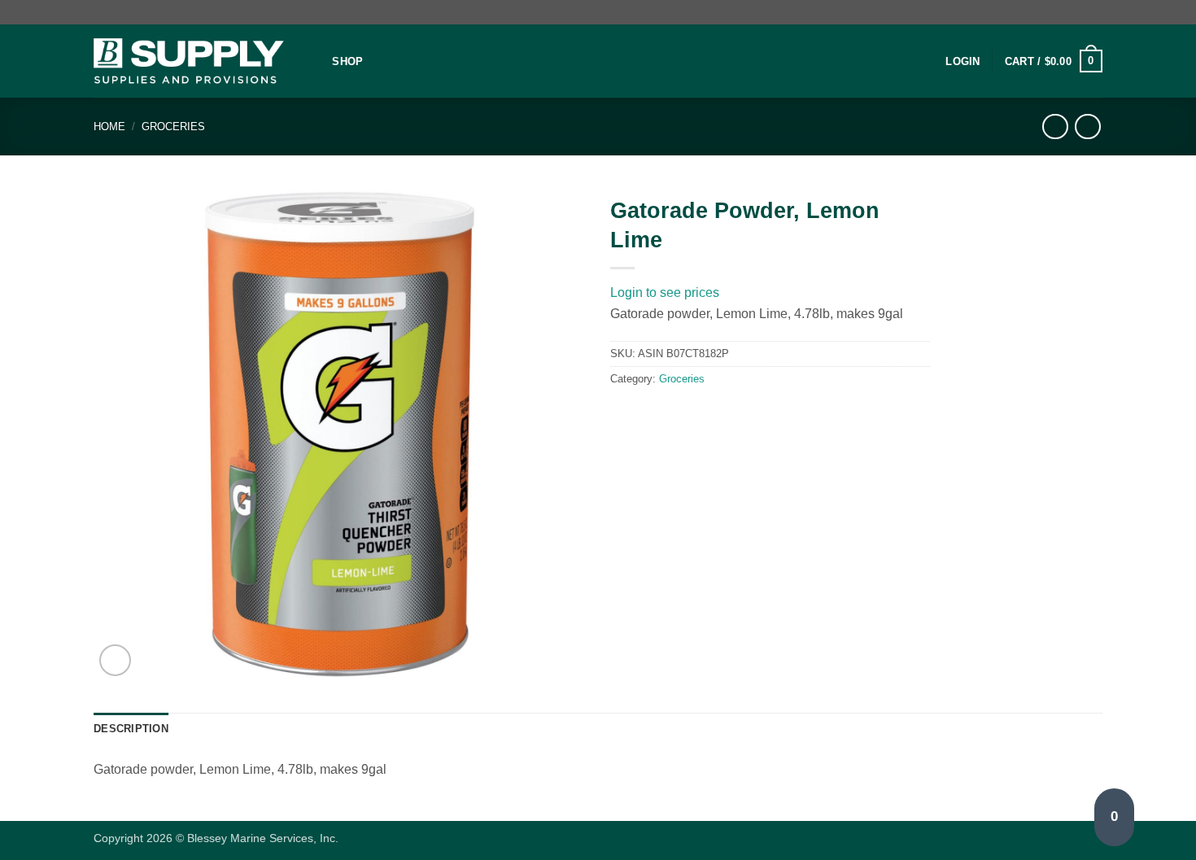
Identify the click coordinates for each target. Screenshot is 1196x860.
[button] (962, 61)
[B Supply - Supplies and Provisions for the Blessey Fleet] (189, 61)
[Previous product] (1087, 126)
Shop (347, 61)
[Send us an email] (1094, 12)
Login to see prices (664, 292)
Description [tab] (131, 728)
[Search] (314, 61)
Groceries (173, 126)
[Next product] (1054, 126)
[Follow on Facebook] (1079, 12)
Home (109, 126)
